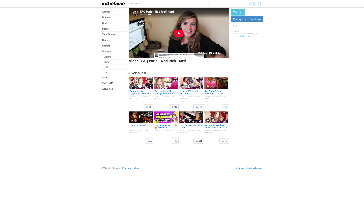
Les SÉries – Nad (138, 125)
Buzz (104, 23)
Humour (106, 17)
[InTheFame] (114, 3)
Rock (106, 72)
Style (104, 77)
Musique (106, 51)
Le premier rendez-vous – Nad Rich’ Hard (216, 126)
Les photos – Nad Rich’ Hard (191, 126)
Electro (107, 56)
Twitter (237, 12)
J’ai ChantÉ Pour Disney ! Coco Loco (214, 92)
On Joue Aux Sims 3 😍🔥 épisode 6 (166, 126)
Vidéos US (107, 83)
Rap (106, 66)
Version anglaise (132, 168)
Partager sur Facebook (247, 19)
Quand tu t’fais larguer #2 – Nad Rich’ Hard (141, 93)
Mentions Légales (254, 168)
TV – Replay (108, 34)
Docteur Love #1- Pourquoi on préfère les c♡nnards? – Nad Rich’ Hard (165, 95)
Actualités (107, 88)
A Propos (240, 168)
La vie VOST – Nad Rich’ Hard (189, 92)
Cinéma (106, 40)
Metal (106, 61)
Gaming (106, 45)
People (106, 28)
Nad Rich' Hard (245, 36)
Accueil (106, 11)
